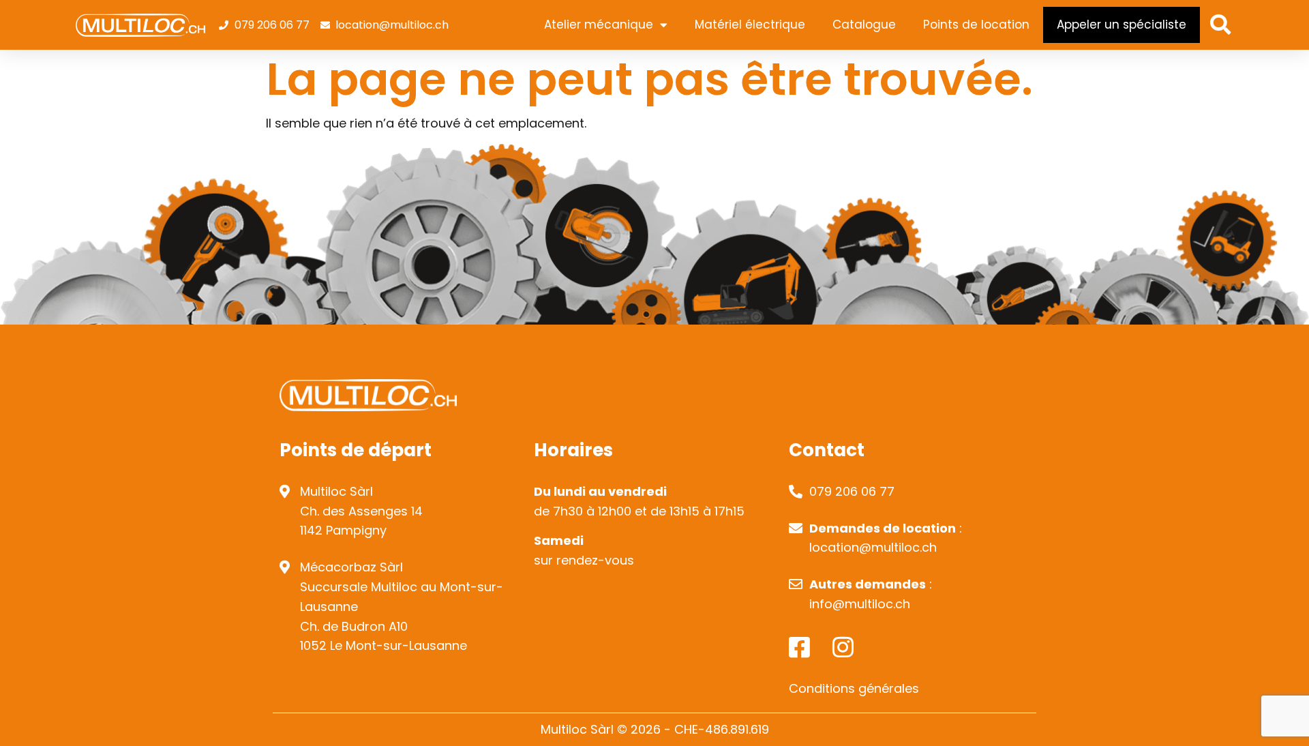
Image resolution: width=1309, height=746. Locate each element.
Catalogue (864, 24)
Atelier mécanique (598, 24)
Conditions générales (854, 688)
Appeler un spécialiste (1121, 24)
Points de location (976, 24)
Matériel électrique (750, 24)
